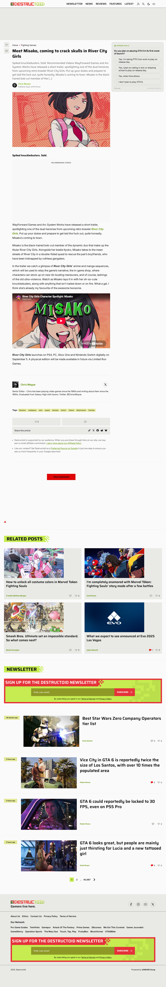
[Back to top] (5, 521)
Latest (129, 3)
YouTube (91, 410)
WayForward (81, 410)
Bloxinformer (96, 931)
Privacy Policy (105, 699)
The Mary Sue (51, 931)
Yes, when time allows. (129, 76)
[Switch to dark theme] (148, 4)
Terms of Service (88, 699)
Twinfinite (35, 927)
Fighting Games (28, 45)
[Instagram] (105, 384)
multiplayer (32, 410)
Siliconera (96, 927)
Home (15, 45)
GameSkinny (17, 931)
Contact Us (36, 916)
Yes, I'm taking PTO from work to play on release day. (138, 60)
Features (116, 3)
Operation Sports (33, 931)
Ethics (25, 916)
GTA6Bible (110, 931)
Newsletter (74, 3)
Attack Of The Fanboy (63, 927)
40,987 (87, 879)
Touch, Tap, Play (68, 931)
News (89, 3)
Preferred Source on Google (64, 448)
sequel (47, 410)
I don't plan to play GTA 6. (131, 82)
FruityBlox (83, 931)
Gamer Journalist (134, 927)
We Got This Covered (113, 927)
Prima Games (83, 927)
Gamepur (46, 927)
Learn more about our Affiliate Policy (64, 443)
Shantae (55, 410)
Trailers (71, 410)
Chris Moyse (24, 84)
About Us (15, 916)
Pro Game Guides (19, 927)
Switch (63, 410)
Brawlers (22, 410)
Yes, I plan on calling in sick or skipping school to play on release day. (137, 69)
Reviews (101, 3)
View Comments (61, 476)
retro (40, 410)
